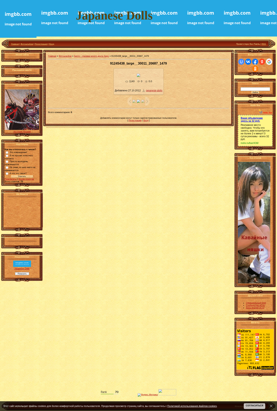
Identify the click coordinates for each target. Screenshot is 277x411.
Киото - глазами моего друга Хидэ (91, 56)
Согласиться (254, 405)
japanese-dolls (154, 90)
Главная (15, 44)
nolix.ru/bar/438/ (250, 143)
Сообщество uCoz (255, 305)
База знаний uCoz (255, 307)
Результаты (11, 179)
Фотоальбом (27, 44)
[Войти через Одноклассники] (255, 69)
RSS (264, 44)
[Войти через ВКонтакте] (248, 62)
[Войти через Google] (269, 61)
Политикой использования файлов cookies (192, 406)
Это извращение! (18, 152)
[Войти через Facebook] (255, 62)
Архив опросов (26, 179)
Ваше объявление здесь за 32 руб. (252, 119)
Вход (51, 44)
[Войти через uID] (241, 62)
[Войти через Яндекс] (262, 62)
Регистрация (41, 44)
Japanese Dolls (22, 268)
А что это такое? (18, 173)
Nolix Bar (267, 112)
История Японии (22, 131)
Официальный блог (256, 303)
